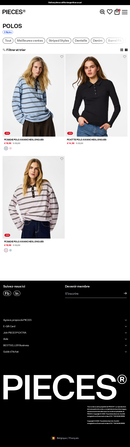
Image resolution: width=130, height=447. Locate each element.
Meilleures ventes (30, 40)
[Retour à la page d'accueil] (14, 12)
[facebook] (7, 293)
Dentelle (81, 40)
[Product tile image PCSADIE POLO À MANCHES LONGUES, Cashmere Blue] (34, 95)
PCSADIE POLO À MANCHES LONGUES (24, 140)
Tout (8, 40)
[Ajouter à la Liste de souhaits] (62, 57)
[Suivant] (61, 97)
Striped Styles (59, 40)
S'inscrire (72, 294)
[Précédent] (6, 97)
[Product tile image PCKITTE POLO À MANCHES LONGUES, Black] (96, 95)
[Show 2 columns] (126, 50)
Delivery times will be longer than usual (64, 2)
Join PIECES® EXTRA (14, 332)
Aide (5, 338)
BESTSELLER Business (16, 345)
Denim (98, 40)
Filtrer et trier (16, 50)
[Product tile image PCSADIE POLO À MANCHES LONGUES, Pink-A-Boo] (34, 197)
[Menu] (124, 12)
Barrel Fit (114, 40)
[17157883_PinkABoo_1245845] (10, 148)
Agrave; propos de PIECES (17, 319)
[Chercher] (102, 12)
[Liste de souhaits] (110, 12)
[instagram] (17, 293)
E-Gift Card (9, 326)
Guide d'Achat (11, 351)
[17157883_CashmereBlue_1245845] (6, 148)
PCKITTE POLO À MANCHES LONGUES (86, 140)
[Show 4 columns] (121, 50)
